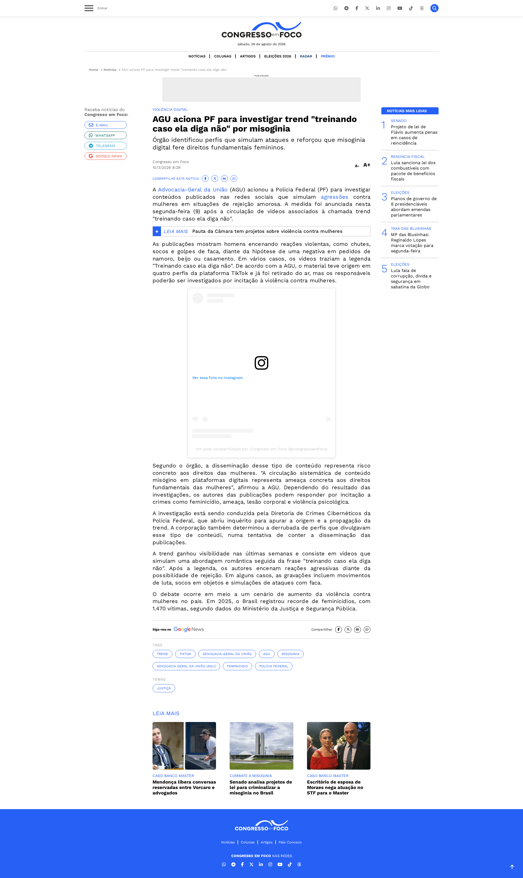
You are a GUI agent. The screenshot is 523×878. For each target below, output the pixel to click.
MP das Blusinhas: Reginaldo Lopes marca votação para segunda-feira (412, 242)
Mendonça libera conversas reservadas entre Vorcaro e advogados (184, 787)
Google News (109, 156)
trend (162, 654)
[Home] (261, 30)
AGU (266, 654)
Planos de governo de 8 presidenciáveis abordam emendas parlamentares (414, 207)
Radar (306, 56)
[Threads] (422, 8)
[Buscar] (434, 8)
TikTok (185, 654)
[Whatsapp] (335, 8)
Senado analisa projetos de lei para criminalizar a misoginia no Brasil (261, 787)
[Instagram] (389, 8)
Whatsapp (105, 135)
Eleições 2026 (277, 56)
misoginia (290, 654)
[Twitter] (367, 8)
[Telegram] (346, 8)
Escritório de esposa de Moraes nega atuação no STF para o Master (335, 787)
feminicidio (237, 666)
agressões (334, 197)
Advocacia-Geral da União (193, 189)
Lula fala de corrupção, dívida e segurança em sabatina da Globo (411, 278)
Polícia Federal (273, 666)
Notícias (196, 56)
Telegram (105, 146)
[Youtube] (399, 8)
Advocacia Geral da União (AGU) (186, 666)
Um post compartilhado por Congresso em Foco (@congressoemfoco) (261, 449)
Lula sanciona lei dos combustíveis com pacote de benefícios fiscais (413, 171)
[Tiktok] (411, 8)
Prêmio (328, 56)
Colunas (222, 56)
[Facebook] (356, 8)
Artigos (248, 56)
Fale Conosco (290, 842)
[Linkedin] (378, 8)
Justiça (164, 688)
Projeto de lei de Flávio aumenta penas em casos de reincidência (414, 135)
